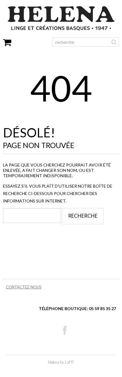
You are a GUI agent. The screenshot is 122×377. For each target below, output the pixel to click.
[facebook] (65, 330)
